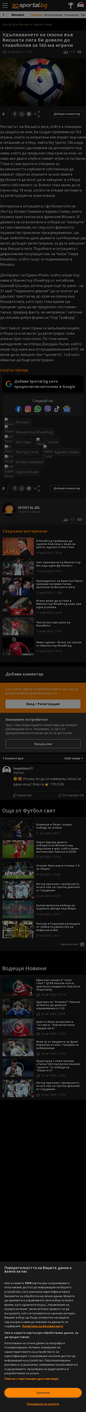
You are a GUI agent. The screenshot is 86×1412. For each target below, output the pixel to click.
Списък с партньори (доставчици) (31, 1379)
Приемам (43, 1393)
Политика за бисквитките (42, 1326)
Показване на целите (43, 1404)
